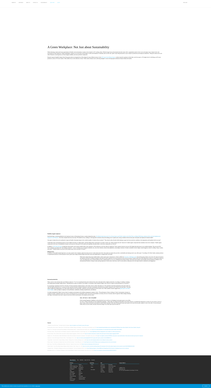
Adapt (71, 364)
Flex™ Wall (72, 374)
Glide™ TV (81, 366)
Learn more (37, 386)
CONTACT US (35, 2)
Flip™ (80, 374)
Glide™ (80, 364)
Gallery (92, 364)
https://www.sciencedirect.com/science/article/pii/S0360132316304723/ (105, 350)
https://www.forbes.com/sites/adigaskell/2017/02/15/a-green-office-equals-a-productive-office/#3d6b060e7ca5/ (94, 337)
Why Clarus (103, 371)
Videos (92, 367)
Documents (110, 364)
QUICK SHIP (52, 2)
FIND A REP (185, 2)
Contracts (102, 370)
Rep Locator (103, 366)
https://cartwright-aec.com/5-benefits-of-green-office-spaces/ (79, 325)
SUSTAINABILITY (44, 2)
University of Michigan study (130, 256)
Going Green (110, 371)
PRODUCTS (14, 2)
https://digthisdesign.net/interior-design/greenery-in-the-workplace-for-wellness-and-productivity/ (105, 331)
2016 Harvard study (57, 246)
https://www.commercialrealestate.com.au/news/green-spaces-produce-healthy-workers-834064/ (107, 329)
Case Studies (103, 367)
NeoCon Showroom (112, 366)
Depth (80, 370)
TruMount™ (72, 371)
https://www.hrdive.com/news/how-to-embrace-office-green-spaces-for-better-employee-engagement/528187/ (102, 333)
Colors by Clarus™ (82, 377)
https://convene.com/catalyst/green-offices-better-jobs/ (90, 344)
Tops (70, 370)
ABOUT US (28, 2)
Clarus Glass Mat (73, 376)
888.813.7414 (122, 367)
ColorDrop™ (72, 380)
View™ (80, 371)
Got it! (206, 386)
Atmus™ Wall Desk (73, 367)
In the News (110, 370)
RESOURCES (21, 2)
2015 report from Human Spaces (108, 57)
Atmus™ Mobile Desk (74, 366)
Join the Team (110, 367)
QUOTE (58, 2)
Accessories (81, 376)
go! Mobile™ (81, 367)
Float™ (71, 377)
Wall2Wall (80, 373)
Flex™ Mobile (72, 373)
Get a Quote (93, 369)
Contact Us (102, 364)
